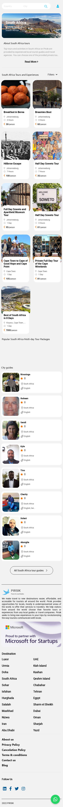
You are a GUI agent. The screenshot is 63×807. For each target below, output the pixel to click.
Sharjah (38, 724)
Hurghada (8, 698)
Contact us (9, 760)
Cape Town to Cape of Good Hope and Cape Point (16, 263)
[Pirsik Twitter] (17, 788)
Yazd (36, 730)
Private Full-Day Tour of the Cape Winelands (46, 263)
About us (8, 739)
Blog (5, 765)
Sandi (23, 422)
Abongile (24, 542)
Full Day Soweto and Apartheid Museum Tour (15, 212)
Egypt (36, 698)
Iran (4, 724)
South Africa (9, 678)
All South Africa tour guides (29, 570)
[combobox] (12, 6)
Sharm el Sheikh (43, 704)
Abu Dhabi (8, 730)
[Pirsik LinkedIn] (4, 788)
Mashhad (7, 711)
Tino (22, 470)
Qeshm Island (41, 678)
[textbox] (12, 6)
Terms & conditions (14, 755)
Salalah (6, 704)
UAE (36, 659)
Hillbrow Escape (12, 163)
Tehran (37, 691)
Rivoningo (25, 374)
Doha (5, 672)
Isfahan (6, 691)
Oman (37, 717)
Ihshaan (24, 398)
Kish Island (39, 665)
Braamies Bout (43, 112)
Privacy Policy (11, 744)
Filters (51, 74)
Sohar (5, 685)
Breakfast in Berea (14, 112)
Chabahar (39, 685)
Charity (24, 494)
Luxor (5, 659)
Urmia (5, 665)
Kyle (22, 446)
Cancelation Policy (14, 750)
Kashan (38, 672)
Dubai (36, 711)
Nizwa (5, 717)
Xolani (23, 518)
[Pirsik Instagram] (23, 788)
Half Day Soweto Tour (47, 163)
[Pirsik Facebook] (10, 788)
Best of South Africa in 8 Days (15, 316)
